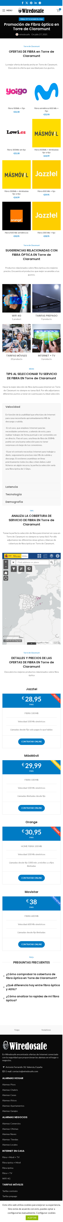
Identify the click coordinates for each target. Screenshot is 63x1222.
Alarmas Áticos (9, 1100)
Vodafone (46, 1030)
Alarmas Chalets (10, 1090)
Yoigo (17, 1030)
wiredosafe (24, 34)
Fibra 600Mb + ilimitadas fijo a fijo (47, 151)
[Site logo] (31, 10)
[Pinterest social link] (31, 3)
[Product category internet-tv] (46, 343)
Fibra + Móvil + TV (11, 1157)
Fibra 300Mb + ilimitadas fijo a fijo (17, 192)
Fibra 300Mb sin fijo (16, 149)
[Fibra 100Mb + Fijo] (16, 91)
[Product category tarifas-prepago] (46, 303)
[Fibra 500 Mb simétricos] (16, 216)
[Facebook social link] (22, 3)
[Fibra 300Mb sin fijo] (16, 133)
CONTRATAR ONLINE (31, 741)
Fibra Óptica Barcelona (31, 19)
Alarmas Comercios (11, 1123)
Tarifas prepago (9, 1196)
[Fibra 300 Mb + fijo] (46, 216)
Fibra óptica (7, 1168)
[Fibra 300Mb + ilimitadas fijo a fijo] (16, 174)
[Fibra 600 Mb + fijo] (46, 174)
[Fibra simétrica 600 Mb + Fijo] (46, 91)
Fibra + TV (7, 1173)
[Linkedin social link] (35, 3)
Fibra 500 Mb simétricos (16, 232)
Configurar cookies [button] (46, 1212)
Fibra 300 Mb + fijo (46, 232)
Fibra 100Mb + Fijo (16, 108)
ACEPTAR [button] (32, 1217)
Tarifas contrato (10, 1191)
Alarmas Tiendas (10, 1139)
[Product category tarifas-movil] (16, 343)
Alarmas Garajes (10, 1111)
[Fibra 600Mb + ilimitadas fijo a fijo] (46, 133)
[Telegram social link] (40, 3)
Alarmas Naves (9, 1134)
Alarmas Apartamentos (13, 1105)
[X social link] (26, 3)
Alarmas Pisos (9, 1084)
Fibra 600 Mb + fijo (46, 191)
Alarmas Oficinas (10, 1129)
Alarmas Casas (9, 1095)
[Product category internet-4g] (16, 303)
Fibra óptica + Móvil (11, 1162)
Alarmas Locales (10, 1144)
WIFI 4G (6, 1178)
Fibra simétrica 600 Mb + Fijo (46, 109)
